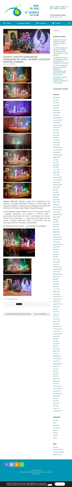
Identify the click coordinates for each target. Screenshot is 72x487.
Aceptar (60, 484)
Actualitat (11, 299)
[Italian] (63, 8)
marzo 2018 (56, 349)
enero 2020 (56, 294)
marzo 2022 (56, 229)
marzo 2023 (56, 199)
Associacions (56, 428)
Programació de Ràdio (23, 23)
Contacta (58, 23)
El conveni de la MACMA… (41, 313)
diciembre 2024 (57, 147)
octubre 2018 (56, 331)
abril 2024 (55, 167)
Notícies (55, 435)
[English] (65, 7)
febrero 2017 (56, 381)
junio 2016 (56, 401)
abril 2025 (55, 137)
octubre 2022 (56, 212)
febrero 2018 (56, 351)
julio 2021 (55, 249)
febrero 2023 (56, 202)
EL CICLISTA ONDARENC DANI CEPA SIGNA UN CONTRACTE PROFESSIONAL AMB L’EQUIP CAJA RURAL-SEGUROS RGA (60, 70)
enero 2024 (56, 175)
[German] (58, 8)
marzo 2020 (56, 289)
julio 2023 (55, 190)
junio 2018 (56, 341)
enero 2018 (56, 354)
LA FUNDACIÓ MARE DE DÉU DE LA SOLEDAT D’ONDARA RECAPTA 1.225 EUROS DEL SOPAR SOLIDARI (60, 51)
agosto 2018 (56, 336)
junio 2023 (56, 192)
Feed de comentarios (59, 452)
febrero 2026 (56, 112)
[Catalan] (53, 7)
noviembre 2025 (57, 120)
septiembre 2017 (57, 363)
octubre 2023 (56, 182)
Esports (55, 433)
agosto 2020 (56, 276)
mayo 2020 (56, 284)
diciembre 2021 (57, 237)
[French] (52, 8)
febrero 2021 (56, 262)
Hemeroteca (42, 23)
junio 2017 (56, 371)
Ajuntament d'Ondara (36, 472)
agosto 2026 (56, 98)
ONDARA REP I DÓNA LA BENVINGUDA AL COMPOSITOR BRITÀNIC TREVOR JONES (60, 80)
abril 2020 (55, 286)
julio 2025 (55, 130)
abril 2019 (55, 316)
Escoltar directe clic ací (56, 17)
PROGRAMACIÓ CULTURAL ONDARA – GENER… (17, 313)
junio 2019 (56, 311)
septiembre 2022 (57, 214)
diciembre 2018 (57, 326)
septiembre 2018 (57, 334)
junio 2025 (56, 132)
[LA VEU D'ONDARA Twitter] (11, 464)
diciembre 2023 (57, 177)
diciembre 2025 (57, 117)
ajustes (50, 485)
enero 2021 (56, 264)
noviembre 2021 (57, 239)
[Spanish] (59, 7)
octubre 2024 (56, 152)
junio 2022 (56, 222)
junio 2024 (56, 162)
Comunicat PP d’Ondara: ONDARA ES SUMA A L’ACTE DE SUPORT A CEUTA (60, 42)
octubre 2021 (56, 242)
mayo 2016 (56, 403)
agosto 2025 (56, 127)
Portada (8, 23)
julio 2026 (55, 100)
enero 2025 (56, 145)
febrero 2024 (56, 172)
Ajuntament (56, 425)
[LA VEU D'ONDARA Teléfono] (21, 464)
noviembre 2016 (57, 388)
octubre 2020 (56, 271)
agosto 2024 (56, 157)
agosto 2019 (56, 306)
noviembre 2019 (57, 299)
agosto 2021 (56, 247)
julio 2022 (55, 219)
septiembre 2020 (57, 274)
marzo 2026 (56, 110)
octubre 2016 (56, 391)
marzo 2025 (56, 140)
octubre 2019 (56, 301)
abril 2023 (55, 197)
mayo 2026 (56, 105)
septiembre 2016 (57, 393)
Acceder (55, 447)
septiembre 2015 (57, 411)
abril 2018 (55, 346)
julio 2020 (55, 279)
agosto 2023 (56, 187)
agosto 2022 (56, 217)
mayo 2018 (56, 344)
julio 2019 (55, 309)
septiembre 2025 (57, 125)
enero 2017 (56, 383)
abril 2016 (55, 406)
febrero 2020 (56, 291)
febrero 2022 (56, 232)
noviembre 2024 (57, 150)
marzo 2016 (56, 408)
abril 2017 (55, 376)
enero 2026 (56, 115)
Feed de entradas (58, 449)
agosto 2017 (56, 366)
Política (55, 438)
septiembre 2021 (57, 244)
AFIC (54, 423)
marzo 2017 (56, 378)
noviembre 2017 (57, 358)
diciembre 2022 (57, 207)
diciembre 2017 (57, 356)
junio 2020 (56, 281)
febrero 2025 (56, 142)
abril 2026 (55, 107)
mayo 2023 (56, 194)
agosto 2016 (56, 396)
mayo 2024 (56, 165)
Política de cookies (36, 474)
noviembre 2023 (57, 180)
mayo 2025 (56, 135)
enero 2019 (56, 324)
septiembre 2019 (57, 304)
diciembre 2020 (57, 267)
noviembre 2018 (57, 329)
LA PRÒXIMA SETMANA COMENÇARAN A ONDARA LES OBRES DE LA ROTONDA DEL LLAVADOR (61, 60)
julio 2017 (55, 368)
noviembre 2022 (57, 209)
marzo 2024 (56, 170)
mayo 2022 (56, 224)
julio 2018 (55, 339)
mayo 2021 (56, 254)
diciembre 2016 (57, 386)
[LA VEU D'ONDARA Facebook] (6, 464)
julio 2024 (55, 160)
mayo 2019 (56, 314)
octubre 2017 (56, 361)
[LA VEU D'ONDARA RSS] (16, 464)
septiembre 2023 (57, 185)
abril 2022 (55, 227)
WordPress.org (57, 454)
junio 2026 (56, 103)
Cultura (15, 299)
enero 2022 (56, 234)
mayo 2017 (56, 373)
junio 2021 (56, 252)
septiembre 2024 (57, 155)
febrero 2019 (56, 321)
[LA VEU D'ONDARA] (21, 10)
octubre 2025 (56, 122)
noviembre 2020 (57, 269)
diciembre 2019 (57, 296)
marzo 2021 (56, 259)
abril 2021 (55, 257)
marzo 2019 (56, 319)
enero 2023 (56, 204)
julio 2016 (55, 398)
